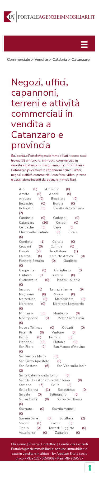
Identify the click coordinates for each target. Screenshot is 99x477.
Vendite (41, 59)
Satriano (25, 385)
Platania (59, 342)
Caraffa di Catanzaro (68, 208)
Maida (58, 294)
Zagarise (61, 433)
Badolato (58, 199)
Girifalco (25, 275)
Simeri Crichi (28, 399)
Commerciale (18, 59)
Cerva (57, 227)
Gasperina (26, 270)
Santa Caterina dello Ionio (38, 375)
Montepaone (28, 318)
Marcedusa (27, 299)
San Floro (26, 347)
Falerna (24, 256)
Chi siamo (18, 444)
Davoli (24, 251)
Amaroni (51, 189)
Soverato (25, 409)
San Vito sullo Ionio (72, 366)
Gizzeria (57, 275)
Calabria (60, 59)
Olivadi (67, 328)
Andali (54, 194)
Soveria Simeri (29, 418)
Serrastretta (66, 390)
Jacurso (24, 289)
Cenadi (61, 222)
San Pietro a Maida (32, 356)
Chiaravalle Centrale (34, 232)
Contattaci (48, 444)
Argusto (25, 199)
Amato (24, 194)
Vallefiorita (27, 433)
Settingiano (58, 394)
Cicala (73, 232)
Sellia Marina (28, 390)
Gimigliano (62, 270)
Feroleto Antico (61, 256)
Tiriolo (24, 428)
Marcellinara (64, 299)
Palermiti (25, 332)
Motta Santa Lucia (71, 318)
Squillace (66, 418)
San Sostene (28, 366)
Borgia (58, 203)
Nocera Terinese (30, 328)
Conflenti (25, 242)
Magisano (26, 294)
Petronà (54, 337)
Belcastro (26, 203)
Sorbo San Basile (69, 399)
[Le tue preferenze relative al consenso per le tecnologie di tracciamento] (90, 468)
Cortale (57, 242)
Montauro (60, 313)
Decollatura (57, 251)
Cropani (25, 246)
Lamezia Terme (61, 289)
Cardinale (26, 218)
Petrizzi (24, 337)
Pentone (58, 332)
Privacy (34, 444)
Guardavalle (28, 280)
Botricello (26, 208)
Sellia (55, 385)
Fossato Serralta (31, 261)
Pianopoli (26, 342)
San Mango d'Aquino (69, 347)
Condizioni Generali (73, 444)
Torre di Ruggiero (61, 428)
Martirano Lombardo (68, 304)
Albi (22, 189)
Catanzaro (81, 59)
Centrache (26, 227)
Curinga (56, 246)
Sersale (24, 394)
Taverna (54, 423)
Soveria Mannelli (64, 409)
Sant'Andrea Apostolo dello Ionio (44, 380)
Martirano (26, 304)
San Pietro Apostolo (34, 361)
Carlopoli (60, 218)
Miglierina (26, 313)
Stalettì (24, 423)
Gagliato (70, 261)
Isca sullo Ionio (68, 280)
